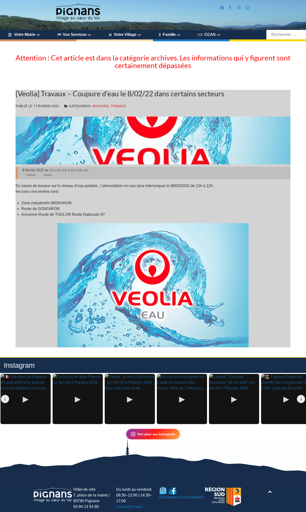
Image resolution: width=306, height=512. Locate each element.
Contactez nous (129, 507)
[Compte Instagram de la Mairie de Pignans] (239, 8)
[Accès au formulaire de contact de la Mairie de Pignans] (247, 8)
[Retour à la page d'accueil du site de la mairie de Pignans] (78, 11)
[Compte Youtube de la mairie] (222, 8)
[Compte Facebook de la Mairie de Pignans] (230, 8)
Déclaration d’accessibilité (181, 497)
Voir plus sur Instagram (156, 434)
